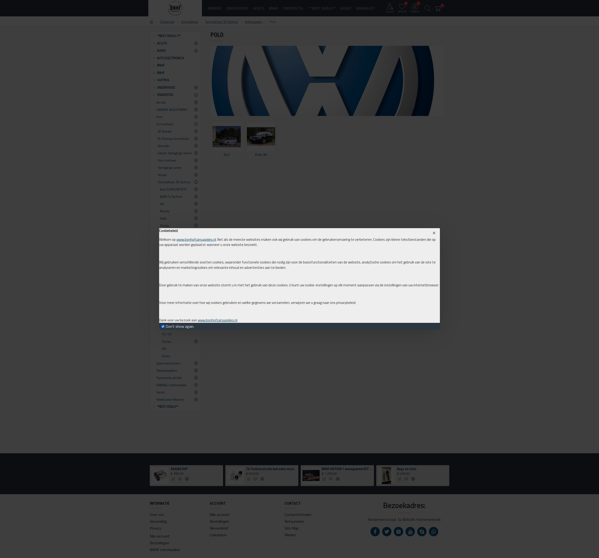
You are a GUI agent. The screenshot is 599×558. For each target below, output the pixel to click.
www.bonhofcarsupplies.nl (196, 239)
